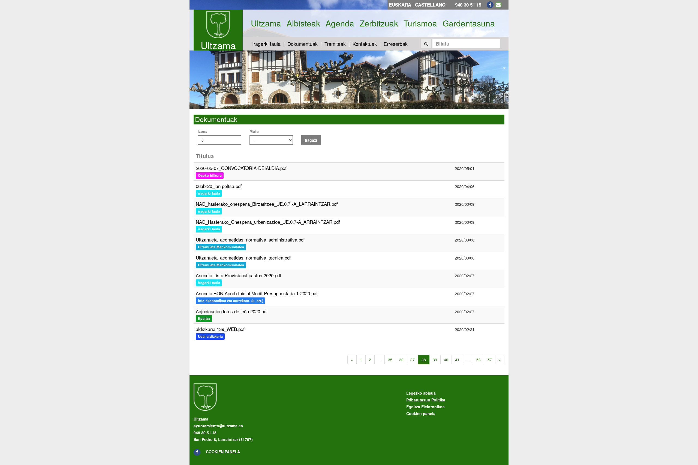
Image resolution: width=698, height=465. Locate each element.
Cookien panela (223, 451)
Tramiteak (335, 43)
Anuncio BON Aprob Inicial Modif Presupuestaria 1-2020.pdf (257, 293)
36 (401, 359)
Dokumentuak (302, 43)
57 (490, 359)
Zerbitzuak (379, 23)
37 (412, 359)
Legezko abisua (421, 393)
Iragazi (311, 140)
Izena (202, 131)
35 (390, 359)
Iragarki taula (266, 43)
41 (457, 359)
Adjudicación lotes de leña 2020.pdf (232, 311)
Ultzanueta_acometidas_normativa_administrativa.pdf (250, 239)
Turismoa (420, 23)
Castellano (430, 4)
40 (446, 359)
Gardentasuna (469, 23)
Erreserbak (396, 43)
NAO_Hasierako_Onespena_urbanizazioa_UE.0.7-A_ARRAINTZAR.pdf (268, 221)
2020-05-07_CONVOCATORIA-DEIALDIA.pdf (241, 168)
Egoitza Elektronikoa (425, 406)
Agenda (340, 23)
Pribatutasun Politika (425, 400)
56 (478, 359)
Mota (254, 131)
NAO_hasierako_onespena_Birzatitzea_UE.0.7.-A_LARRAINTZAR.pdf (267, 203)
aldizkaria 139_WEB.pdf (220, 329)
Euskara (400, 4)
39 (435, 359)
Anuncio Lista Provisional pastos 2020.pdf (238, 275)
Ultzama (218, 45)
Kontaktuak (365, 43)
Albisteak (303, 23)
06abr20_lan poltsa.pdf (219, 186)
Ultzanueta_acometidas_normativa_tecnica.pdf (243, 257)
